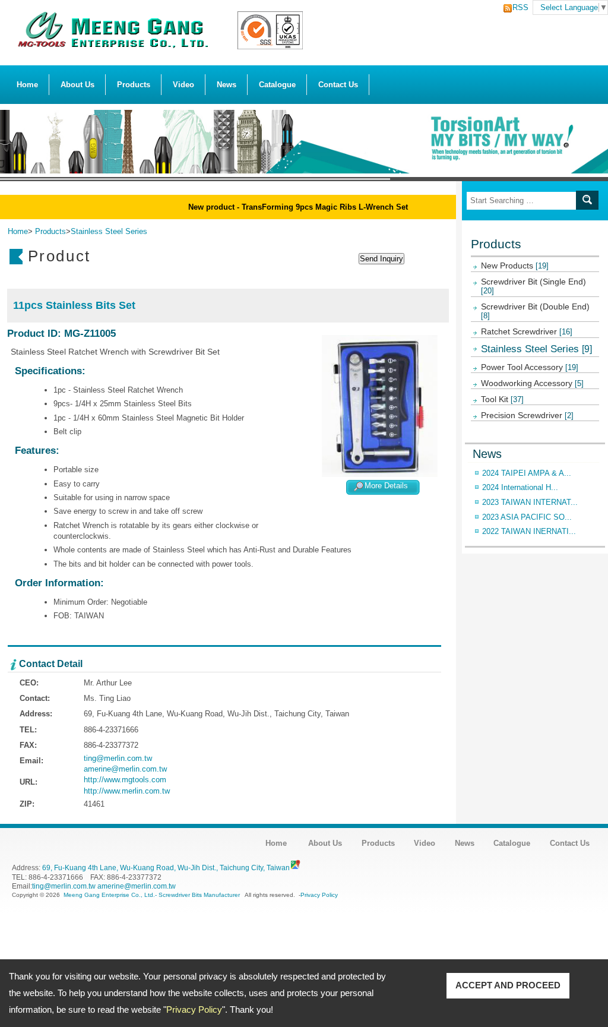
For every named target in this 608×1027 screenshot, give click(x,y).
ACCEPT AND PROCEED (507, 985)
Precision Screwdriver (527, 415)
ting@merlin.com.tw (118, 758)
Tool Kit (502, 399)
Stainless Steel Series (536, 349)
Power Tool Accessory (529, 367)
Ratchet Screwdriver (526, 331)
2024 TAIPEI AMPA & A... (526, 473)
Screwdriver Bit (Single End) (533, 286)
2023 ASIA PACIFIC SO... (527, 517)
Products (133, 84)
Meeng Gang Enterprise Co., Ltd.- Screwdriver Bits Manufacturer (152, 895)
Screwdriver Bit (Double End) (535, 311)
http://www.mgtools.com (125, 779)
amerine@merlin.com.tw (125, 768)
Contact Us (338, 84)
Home (27, 84)
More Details (386, 485)
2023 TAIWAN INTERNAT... (530, 502)
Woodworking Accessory (532, 383)
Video (183, 84)
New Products (515, 265)
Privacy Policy (194, 1009)
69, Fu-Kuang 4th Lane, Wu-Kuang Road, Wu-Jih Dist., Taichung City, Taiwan (166, 867)
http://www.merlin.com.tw (127, 790)
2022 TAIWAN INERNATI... (529, 531)
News (226, 84)
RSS (517, 7)
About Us (77, 84)
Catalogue (277, 84)
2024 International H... (520, 487)
